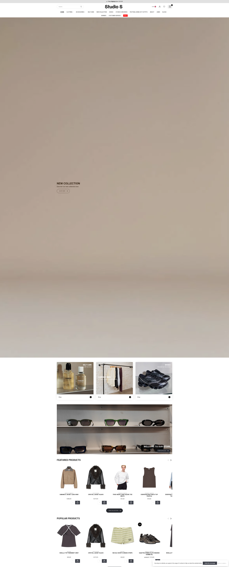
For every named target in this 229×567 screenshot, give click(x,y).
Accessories (80, 12)
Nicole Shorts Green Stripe (122, 553)
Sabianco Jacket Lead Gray (69, 494)
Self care (91, 12)
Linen (158, 12)
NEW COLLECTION (102, 12)
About (152, 12)
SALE (125, 15)
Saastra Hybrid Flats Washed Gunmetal (149, 553)
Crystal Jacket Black (95, 494)
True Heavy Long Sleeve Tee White (122, 495)
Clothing (69, 12)
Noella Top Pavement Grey (69, 553)
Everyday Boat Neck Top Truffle (149, 495)
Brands (103, 15)
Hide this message (210, 563)
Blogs (164, 12)
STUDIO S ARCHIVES (121, 12)
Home (62, 12)
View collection (113, 510)
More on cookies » (222, 563)
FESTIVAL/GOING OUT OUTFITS (139, 12)
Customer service (115, 15)
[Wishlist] (164, 6)
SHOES (111, 12)
